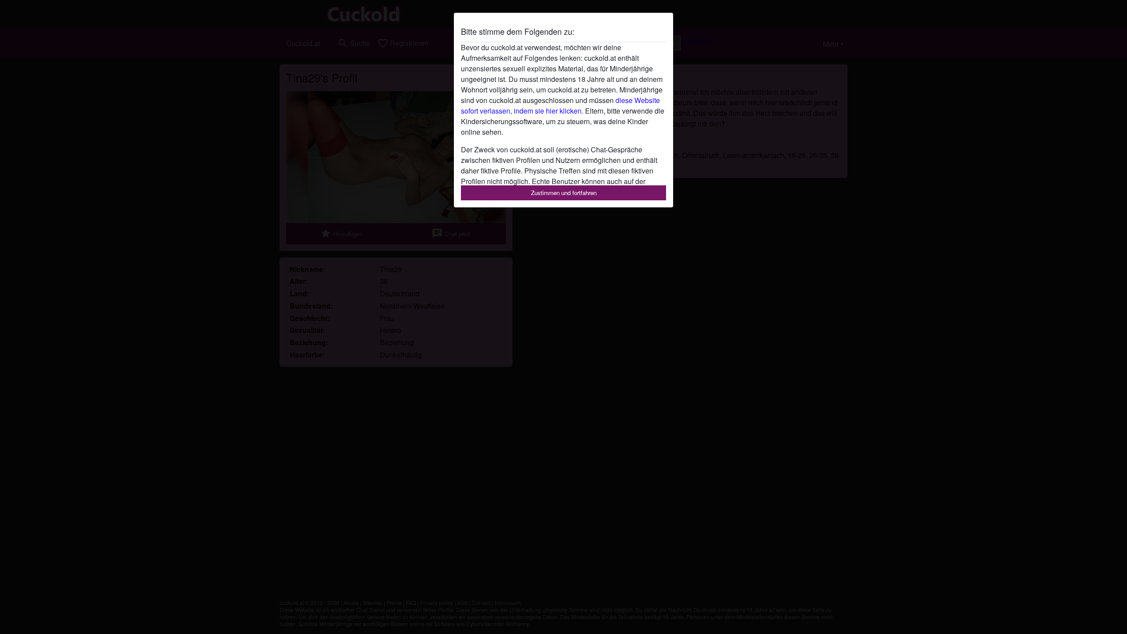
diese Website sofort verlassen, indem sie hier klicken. (560, 105)
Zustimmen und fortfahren (564, 192)
